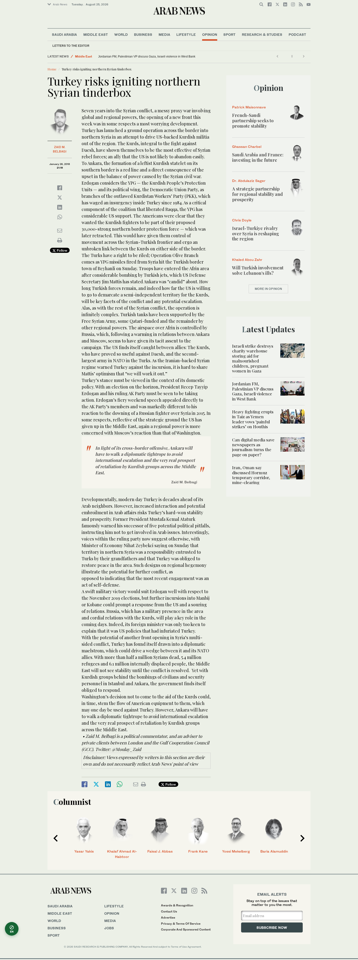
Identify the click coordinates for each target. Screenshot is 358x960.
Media (164, 34)
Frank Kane (198, 851)
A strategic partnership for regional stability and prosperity (257, 194)
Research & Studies (262, 34)
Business (143, 34)
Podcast (297, 34)
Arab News (60, 4)
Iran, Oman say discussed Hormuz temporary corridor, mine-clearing (251, 475)
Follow (61, 250)
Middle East (95, 34)
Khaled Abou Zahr (247, 259)
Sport (229, 34)
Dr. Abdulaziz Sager (248, 181)
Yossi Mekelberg (236, 851)
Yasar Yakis (84, 851)
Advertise (168, 917)
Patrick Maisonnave (249, 107)
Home (52, 69)
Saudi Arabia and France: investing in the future (257, 157)
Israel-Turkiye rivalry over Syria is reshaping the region (255, 233)
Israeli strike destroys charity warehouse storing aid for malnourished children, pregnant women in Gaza (252, 358)
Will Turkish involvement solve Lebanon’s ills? (257, 270)
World (121, 34)
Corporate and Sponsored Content (186, 929)
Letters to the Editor (70, 46)
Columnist (72, 801)
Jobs (109, 928)
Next (302, 838)
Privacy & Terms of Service (180, 923)
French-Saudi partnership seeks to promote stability (252, 120)
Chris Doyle (242, 220)
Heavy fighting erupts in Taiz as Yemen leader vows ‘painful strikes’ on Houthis (252, 419)
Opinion (209, 34)
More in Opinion (268, 289)
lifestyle (114, 906)
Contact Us (169, 911)
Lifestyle (186, 34)
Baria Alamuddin (274, 851)
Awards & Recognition (177, 905)
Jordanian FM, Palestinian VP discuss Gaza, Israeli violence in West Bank (146, 56)
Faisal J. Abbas (160, 851)
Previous (55, 838)
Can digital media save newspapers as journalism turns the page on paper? (253, 447)
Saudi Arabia (64, 34)
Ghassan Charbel (246, 146)
